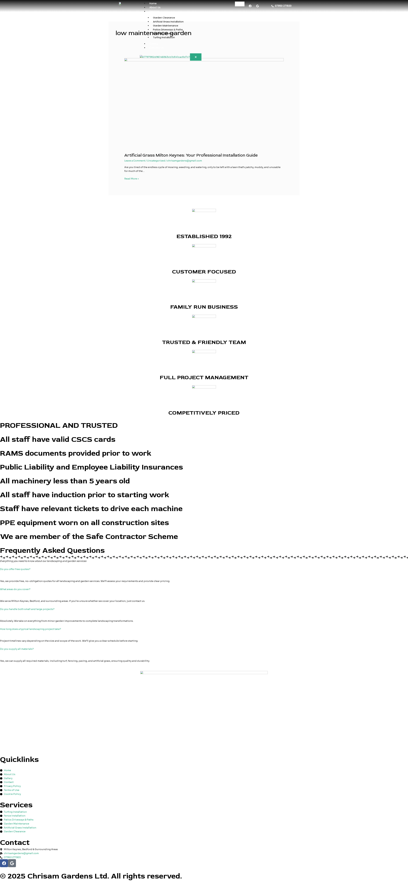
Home (153, 3)
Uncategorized (156, 160)
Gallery (153, 43)
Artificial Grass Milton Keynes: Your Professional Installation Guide (191, 155)
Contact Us (156, 47)
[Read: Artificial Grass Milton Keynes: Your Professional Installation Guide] (204, 103)
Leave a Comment (134, 160)
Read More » (131, 178)
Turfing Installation (164, 37)
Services (154, 11)
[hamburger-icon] (239, 4)
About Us (154, 7)
